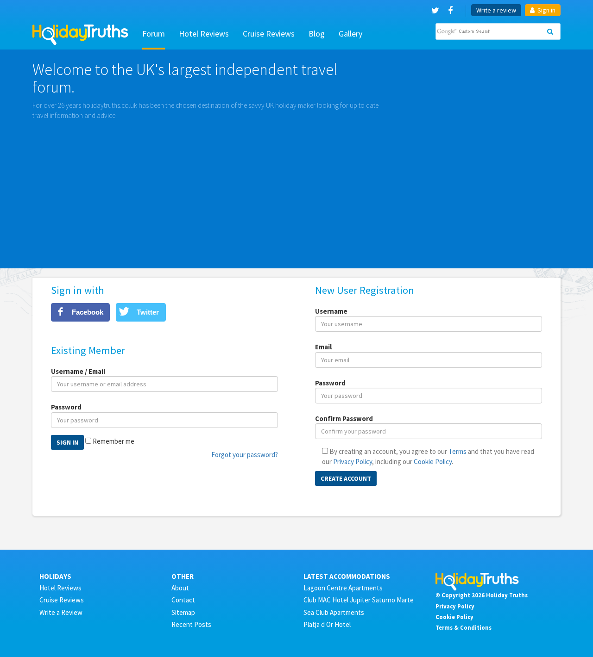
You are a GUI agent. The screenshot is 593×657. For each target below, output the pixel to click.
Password (66, 407)
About (180, 587)
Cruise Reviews (269, 33)
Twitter (148, 312)
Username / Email (78, 371)
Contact (183, 599)
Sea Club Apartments (333, 612)
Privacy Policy (352, 461)
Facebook (87, 312)
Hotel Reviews (204, 33)
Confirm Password (344, 418)
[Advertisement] (296, 189)
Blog (317, 33)
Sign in (545, 10)
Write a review (496, 10)
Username (331, 311)
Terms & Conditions (463, 627)
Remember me (113, 441)
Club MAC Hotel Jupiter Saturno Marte (358, 599)
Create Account (346, 478)
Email (323, 346)
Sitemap (183, 612)
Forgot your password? (244, 454)
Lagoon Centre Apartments (343, 587)
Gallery (350, 33)
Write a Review (60, 612)
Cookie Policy (433, 461)
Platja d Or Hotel (327, 624)
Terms (457, 451)
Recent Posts (191, 624)
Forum (153, 33)
